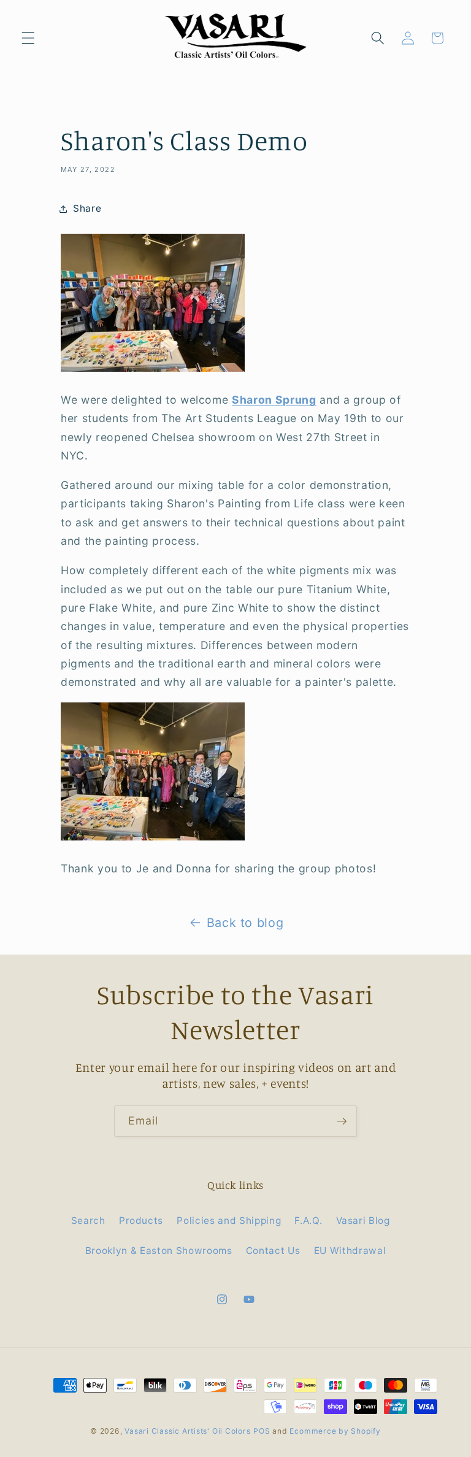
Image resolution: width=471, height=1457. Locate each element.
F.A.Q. (308, 1220)
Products (141, 1220)
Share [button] (87, 208)
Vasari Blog (363, 1220)
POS (261, 1431)
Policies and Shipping (229, 1220)
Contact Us (273, 1250)
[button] (28, 38)
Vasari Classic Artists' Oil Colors (187, 1431)
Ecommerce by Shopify (334, 1431)
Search (88, 1220)
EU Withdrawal (350, 1250)
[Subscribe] (341, 1121)
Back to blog (245, 922)
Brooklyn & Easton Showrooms (158, 1250)
